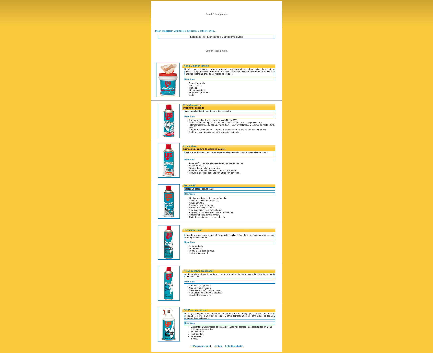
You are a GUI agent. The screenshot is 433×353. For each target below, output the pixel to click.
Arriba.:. (218, 346)
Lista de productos (234, 346)
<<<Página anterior (199, 346)
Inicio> (158, 31)
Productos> (167, 31)
